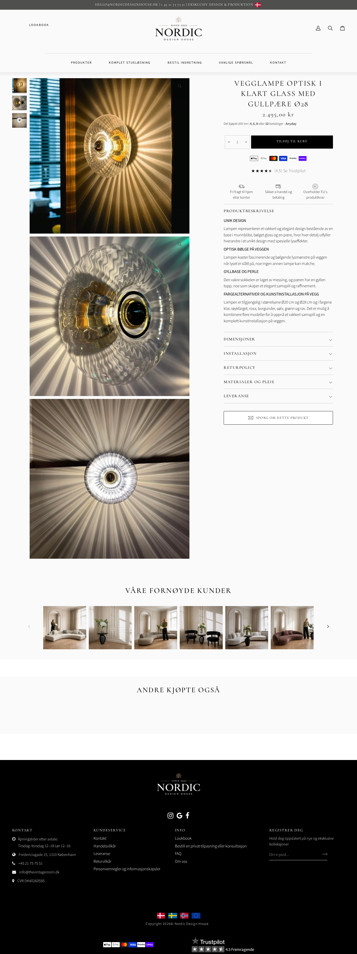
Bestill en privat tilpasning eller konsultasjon (211, 846)
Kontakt (100, 838)
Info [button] (180, 830)
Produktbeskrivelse (249, 210)
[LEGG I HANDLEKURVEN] (292, 142)
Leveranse (236, 395)
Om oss (181, 861)
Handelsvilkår (105, 846)
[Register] (323, 854)
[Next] (327, 626)
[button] (81, 63)
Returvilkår (102, 861)
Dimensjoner (239, 339)
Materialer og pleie (249, 381)
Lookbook (39, 25)
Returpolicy (239, 367)
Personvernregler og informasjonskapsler (127, 869)
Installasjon (240, 353)
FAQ (178, 854)
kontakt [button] (22, 830)
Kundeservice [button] (110, 830)
